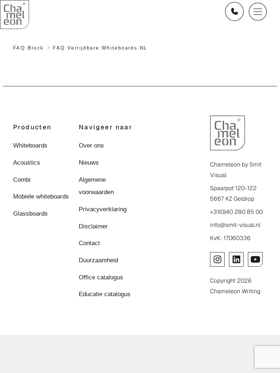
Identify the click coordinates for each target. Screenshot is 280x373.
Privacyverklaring (103, 209)
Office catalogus (101, 277)
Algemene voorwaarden (96, 186)
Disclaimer (93, 226)
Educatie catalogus (105, 294)
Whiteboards (30, 145)
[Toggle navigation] (258, 12)
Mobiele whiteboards (41, 196)
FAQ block (28, 48)
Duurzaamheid (98, 260)
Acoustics (26, 162)
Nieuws (89, 162)
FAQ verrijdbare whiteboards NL (100, 48)
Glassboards (30, 213)
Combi (22, 179)
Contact (89, 243)
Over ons (91, 145)
